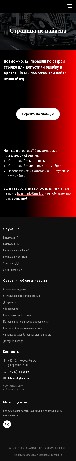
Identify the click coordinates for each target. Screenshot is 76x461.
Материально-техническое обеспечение (26, 410)
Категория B (16, 254)
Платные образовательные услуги (22, 416)
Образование (10, 397)
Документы (10, 390)
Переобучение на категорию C (29, 260)
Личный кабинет (12, 358)
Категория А (16, 249)
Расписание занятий (15, 345)
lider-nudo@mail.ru (30, 282)
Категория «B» (11, 332)
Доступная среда (13, 429)
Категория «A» (11, 326)
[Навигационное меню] (69, 6)
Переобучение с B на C (16, 339)
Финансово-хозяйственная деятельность (27, 423)
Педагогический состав (17, 403)
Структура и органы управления (21, 384)
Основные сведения (15, 377)
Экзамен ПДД (11, 352)
